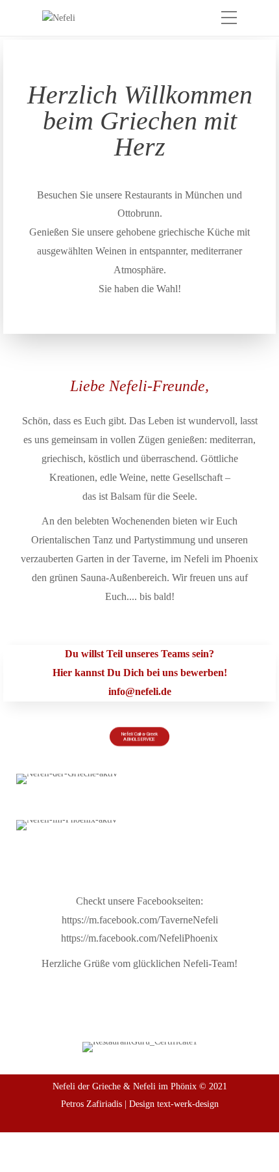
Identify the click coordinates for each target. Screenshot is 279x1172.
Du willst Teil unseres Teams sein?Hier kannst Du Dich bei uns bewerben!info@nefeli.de (140, 672)
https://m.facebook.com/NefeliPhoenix (139, 938)
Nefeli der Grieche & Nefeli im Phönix (125, 1086)
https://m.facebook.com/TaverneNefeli (140, 919)
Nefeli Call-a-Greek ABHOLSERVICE (139, 736)
